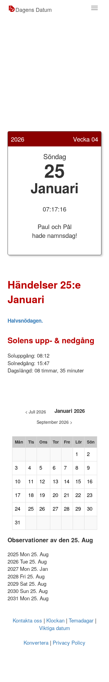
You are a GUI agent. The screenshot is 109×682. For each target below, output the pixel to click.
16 (89, 481)
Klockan (55, 620)
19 (42, 495)
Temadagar (81, 620)
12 (42, 481)
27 (55, 508)
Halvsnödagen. (25, 320)
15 (78, 481)
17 (17, 495)
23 (89, 495)
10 (17, 481)
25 (31, 508)
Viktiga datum (54, 628)
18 (31, 495)
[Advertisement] (54, 76)
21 (66, 495)
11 (31, 481)
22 (78, 495)
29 (78, 508)
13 (55, 481)
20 (55, 495)
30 (89, 508)
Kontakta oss (27, 620)
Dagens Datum (33, 9)
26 (42, 508)
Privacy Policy (69, 642)
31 (17, 522)
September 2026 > (54, 422)
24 (17, 508)
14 (66, 481)
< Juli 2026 (35, 412)
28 (66, 508)
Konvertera (36, 642)
